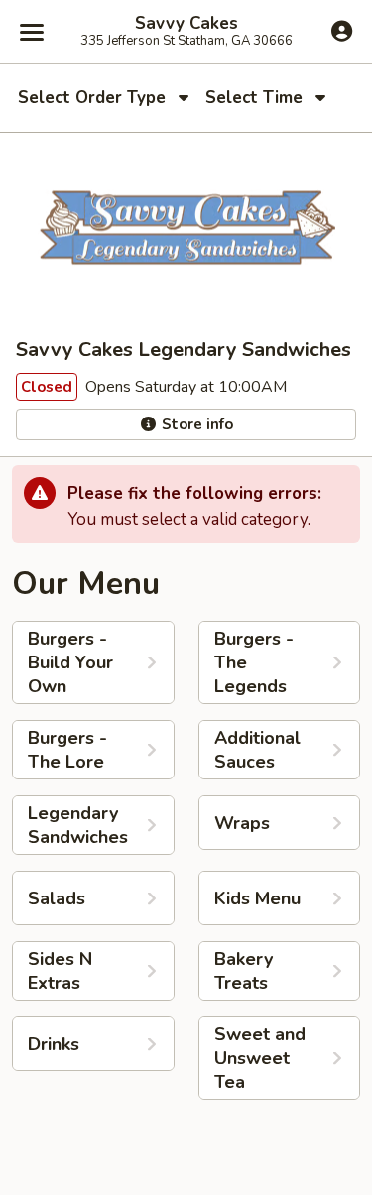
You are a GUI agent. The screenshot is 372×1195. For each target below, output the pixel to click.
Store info (195, 424)
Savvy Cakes (186, 24)
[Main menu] (31, 31)
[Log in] (341, 31)
